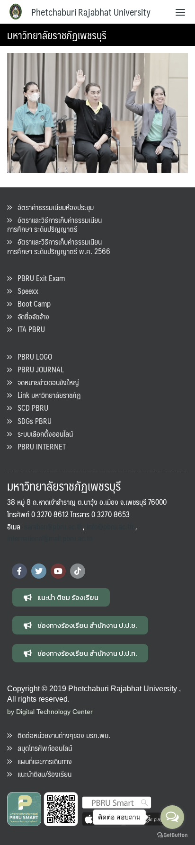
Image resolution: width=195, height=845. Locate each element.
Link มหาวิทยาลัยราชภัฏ (46, 394)
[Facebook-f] (19, 571)
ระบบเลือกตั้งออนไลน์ (42, 433)
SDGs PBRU (32, 420)
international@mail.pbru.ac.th (50, 538)
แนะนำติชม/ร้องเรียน (41, 773)
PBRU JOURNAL (38, 369)
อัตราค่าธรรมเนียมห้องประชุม (53, 207)
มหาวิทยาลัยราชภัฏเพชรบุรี (56, 35)
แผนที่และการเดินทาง (42, 761)
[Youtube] (58, 571)
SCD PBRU (30, 407)
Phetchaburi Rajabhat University (91, 12)
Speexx (25, 290)
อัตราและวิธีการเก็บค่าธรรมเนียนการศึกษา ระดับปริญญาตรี (54, 224)
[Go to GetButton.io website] (172, 835)
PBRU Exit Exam (38, 278)
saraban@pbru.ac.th (53, 526)
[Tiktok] (77, 571)
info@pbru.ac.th (110, 526)
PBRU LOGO (32, 356)
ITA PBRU (28, 329)
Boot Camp (31, 303)
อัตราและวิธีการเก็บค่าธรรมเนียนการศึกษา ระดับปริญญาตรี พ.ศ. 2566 (58, 246)
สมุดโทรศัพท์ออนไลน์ (42, 747)
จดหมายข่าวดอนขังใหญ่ (45, 382)
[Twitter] (38, 571)
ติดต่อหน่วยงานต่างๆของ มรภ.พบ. (61, 735)
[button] (61, 597)
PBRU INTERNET (39, 446)
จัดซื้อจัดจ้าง (30, 316)
